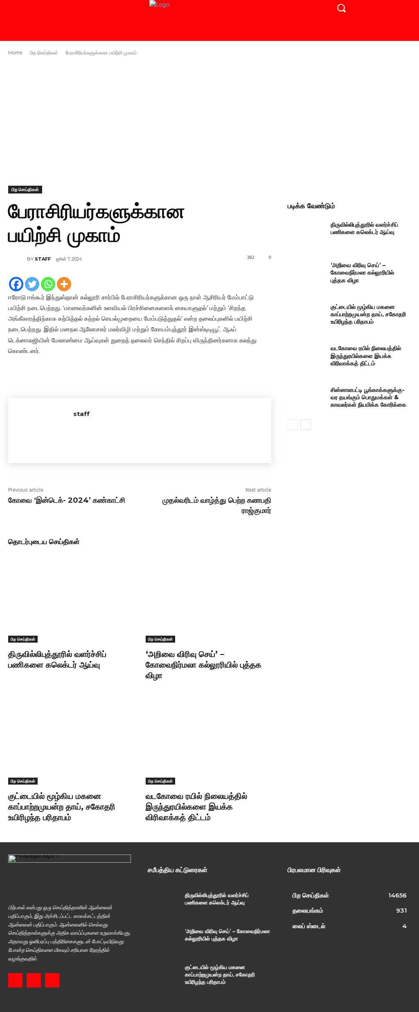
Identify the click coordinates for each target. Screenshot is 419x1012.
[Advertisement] (209, 121)
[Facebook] (16, 284)
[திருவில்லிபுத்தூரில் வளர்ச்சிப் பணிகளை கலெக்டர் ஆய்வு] (70, 598)
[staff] (17, 259)
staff (43, 259)
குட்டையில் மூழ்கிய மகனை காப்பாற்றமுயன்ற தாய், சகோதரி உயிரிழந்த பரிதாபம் (61, 806)
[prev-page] (293, 424)
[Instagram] (34, 980)
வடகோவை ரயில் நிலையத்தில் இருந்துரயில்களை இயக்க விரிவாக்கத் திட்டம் (196, 806)
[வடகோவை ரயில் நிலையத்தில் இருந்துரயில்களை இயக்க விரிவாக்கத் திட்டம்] (208, 741)
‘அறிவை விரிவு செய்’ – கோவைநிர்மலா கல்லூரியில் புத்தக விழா (203, 664)
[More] (64, 284)
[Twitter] (32, 284)
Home (15, 52)
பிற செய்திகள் (44, 52)
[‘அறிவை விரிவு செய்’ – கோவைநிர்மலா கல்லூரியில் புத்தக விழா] (208, 598)
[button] (341, 8)
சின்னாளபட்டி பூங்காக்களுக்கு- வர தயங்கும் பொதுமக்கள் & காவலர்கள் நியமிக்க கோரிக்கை (368, 397)
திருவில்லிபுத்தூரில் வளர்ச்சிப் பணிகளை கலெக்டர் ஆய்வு (57, 659)
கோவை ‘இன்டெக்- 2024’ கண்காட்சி (66, 500)
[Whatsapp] (48, 284)
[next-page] (306, 424)
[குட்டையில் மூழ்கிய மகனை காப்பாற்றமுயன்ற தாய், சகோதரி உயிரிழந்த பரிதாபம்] (70, 741)
